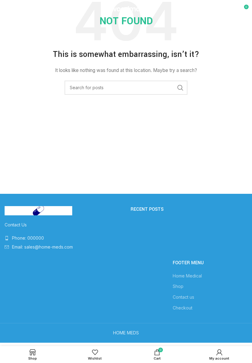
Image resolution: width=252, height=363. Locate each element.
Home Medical (187, 275)
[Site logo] (126, 8)
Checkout (182, 307)
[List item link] (63, 238)
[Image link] (38, 210)
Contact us (183, 297)
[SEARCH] (180, 88)
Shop (178, 286)
